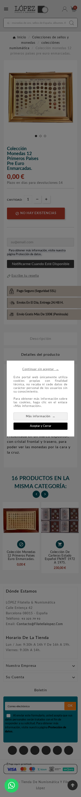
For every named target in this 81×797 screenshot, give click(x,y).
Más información (40, 416)
